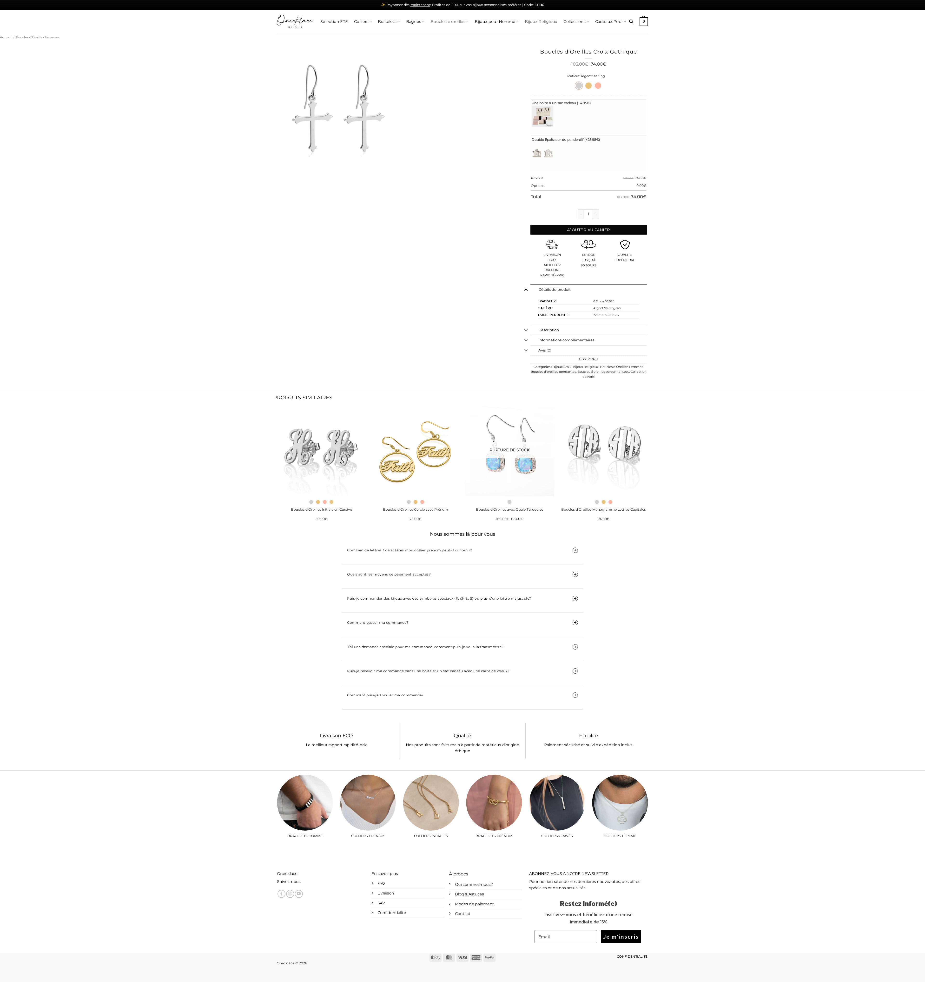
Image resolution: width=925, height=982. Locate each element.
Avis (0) (544, 350)
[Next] (648, 468)
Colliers (361, 21)
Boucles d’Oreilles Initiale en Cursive (321, 509)
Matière (573, 76)
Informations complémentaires (566, 340)
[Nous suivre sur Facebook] (281, 894)
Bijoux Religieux (541, 21)
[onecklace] (295, 21)
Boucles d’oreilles (448, 21)
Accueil (6, 37)
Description (548, 330)
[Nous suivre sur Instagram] (290, 894)
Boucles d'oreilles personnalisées (603, 371)
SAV (381, 903)
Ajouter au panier (588, 230)
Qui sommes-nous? (474, 884)
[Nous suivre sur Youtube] (299, 894)
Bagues (413, 21)
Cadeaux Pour (609, 21)
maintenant (420, 5)
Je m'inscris (621, 936)
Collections (574, 21)
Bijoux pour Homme (495, 21)
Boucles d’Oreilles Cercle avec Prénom (415, 509)
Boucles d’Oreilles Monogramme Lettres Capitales (603, 509)
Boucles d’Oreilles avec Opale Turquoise (509, 509)
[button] (631, 21)
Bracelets (387, 21)
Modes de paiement (474, 904)
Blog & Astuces (469, 894)
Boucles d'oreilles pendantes (553, 371)
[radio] (578, 85)
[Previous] (277, 468)
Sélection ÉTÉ (334, 21)
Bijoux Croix (562, 367)
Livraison (385, 893)
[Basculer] (526, 289)
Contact (462, 913)
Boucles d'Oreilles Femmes (37, 37)
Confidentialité (391, 912)
